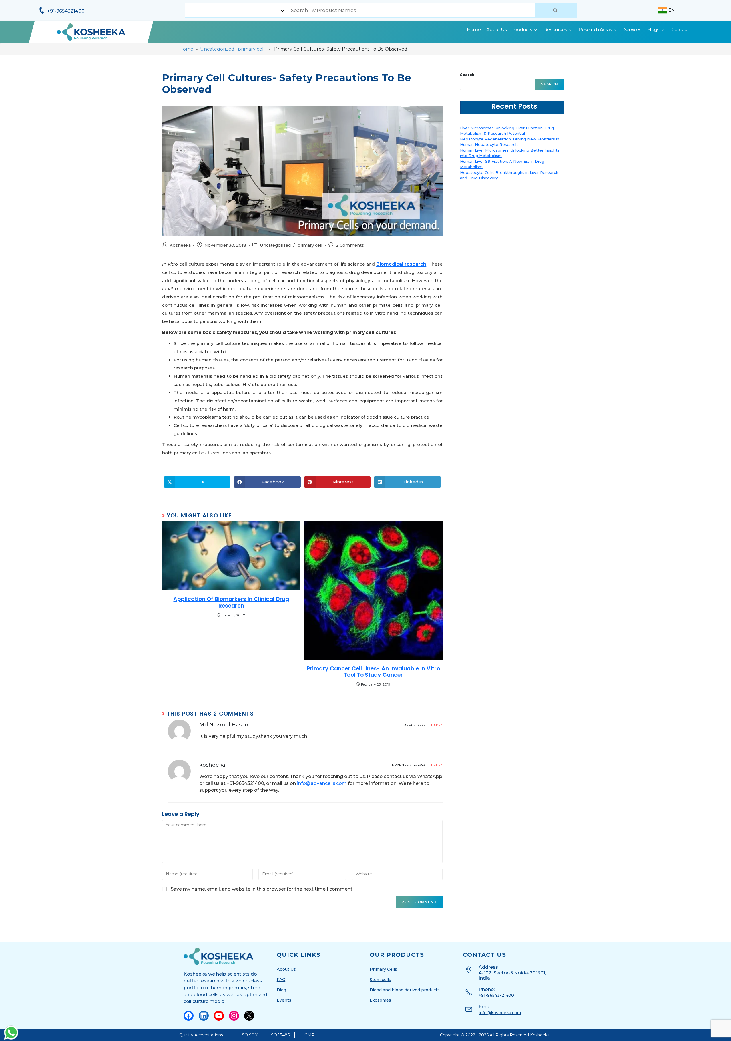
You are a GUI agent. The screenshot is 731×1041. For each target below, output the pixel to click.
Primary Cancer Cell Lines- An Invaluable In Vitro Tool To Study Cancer (373, 672)
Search (467, 74)
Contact (680, 29)
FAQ (281, 979)
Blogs (653, 29)
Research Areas (595, 29)
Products (522, 29)
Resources (555, 29)
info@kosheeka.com (500, 1012)
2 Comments (350, 245)
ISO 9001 (249, 1035)
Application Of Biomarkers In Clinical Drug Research (231, 602)
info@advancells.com (322, 783)
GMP (309, 1035)
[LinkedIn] (204, 1016)
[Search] (556, 10)
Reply (437, 724)
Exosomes (380, 1000)
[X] (249, 1016)
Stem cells (380, 979)
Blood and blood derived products (405, 989)
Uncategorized (217, 49)
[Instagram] (234, 1016)
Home (474, 29)
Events (284, 1000)
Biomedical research (401, 264)
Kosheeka (180, 245)
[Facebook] (189, 1016)
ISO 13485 (280, 1035)
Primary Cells (383, 969)
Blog (281, 989)
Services (632, 29)
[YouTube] (219, 1016)
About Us (496, 29)
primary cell (251, 49)
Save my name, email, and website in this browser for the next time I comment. (262, 889)
